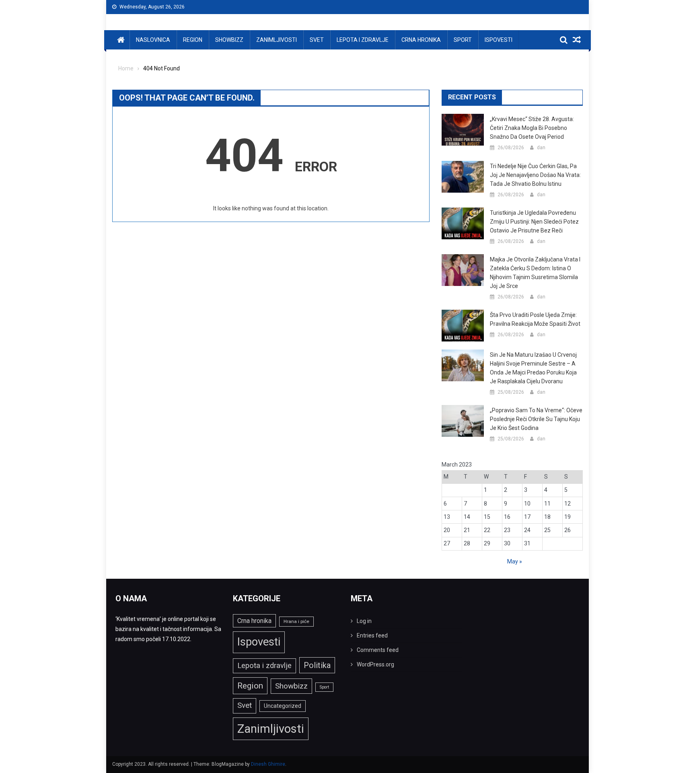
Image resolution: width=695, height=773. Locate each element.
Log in (364, 621)
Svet (317, 40)
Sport (463, 40)
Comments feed (378, 650)
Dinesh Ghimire (268, 764)
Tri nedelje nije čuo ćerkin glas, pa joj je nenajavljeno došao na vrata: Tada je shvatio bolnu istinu (535, 175)
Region (192, 40)
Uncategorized (282, 706)
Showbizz (229, 40)
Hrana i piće (296, 621)
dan (541, 147)
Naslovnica (153, 40)
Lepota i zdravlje (363, 40)
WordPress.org (375, 664)
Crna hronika (421, 40)
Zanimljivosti (276, 40)
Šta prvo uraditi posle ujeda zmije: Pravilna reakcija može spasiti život (535, 319)
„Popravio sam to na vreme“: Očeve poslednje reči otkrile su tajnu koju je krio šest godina (536, 419)
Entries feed (372, 635)
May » (514, 561)
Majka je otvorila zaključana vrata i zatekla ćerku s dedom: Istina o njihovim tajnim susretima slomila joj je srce (535, 272)
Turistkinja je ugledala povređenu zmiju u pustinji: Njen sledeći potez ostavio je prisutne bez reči (534, 222)
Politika (317, 665)
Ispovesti (498, 40)
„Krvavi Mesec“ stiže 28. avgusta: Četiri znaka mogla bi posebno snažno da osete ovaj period (532, 128)
